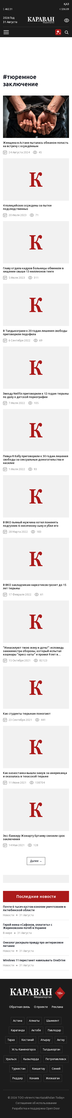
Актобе (36, 1030)
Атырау (45, 1039)
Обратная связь (19, 1006)
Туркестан (18, 1068)
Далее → (36, 861)
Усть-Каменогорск (24, 1049)
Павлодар (54, 1030)
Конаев (34, 1078)
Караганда (18, 1030)
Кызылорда (31, 1059)
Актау (61, 1039)
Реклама (57, 1006)
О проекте (41, 1006)
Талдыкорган (51, 1049)
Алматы (34, 1020)
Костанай (28, 1039)
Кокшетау (38, 1068)
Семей (56, 1068)
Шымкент (52, 1020)
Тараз (11, 1039)
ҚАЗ (66, 4)
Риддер (17, 1078)
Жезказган (53, 1078)
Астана (17, 1020)
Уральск (11, 1059)
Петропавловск (56, 1059)
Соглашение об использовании (36, 1103)
